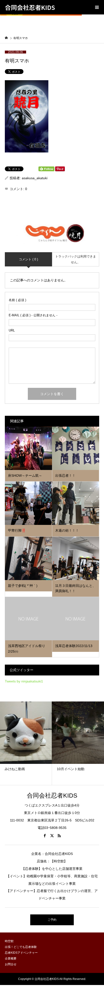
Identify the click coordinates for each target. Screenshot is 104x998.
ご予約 (52, 919)
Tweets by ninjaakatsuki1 (24, 681)
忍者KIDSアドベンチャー (21, 952)
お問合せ (10, 964)
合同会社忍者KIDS (30, 7)
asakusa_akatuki (34, 178)
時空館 (9, 941)
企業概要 (10, 958)
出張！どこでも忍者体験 (21, 947)
